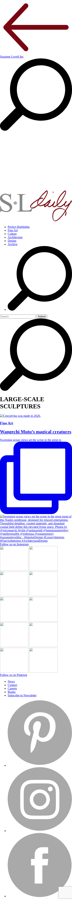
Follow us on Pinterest (13, 675)
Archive (12, 244)
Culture (12, 233)
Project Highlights (19, 226)
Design (12, 240)
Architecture (15, 237)
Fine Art (13, 230)
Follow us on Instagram (14, 544)
